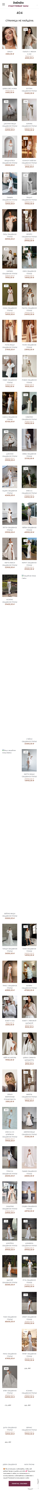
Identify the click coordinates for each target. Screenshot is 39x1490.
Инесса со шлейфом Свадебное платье (9, 1134)
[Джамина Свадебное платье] (29, 1229)
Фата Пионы (29, 1464)
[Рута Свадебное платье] (29, 1266)
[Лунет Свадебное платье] (29, 1340)
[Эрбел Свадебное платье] (29, 1303)
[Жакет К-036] (9, 1007)
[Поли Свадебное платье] (29, 331)
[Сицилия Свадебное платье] (9, 1192)
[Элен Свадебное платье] (9, 1377)
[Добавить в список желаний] (29, 982)
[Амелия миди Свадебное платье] (29, 1118)
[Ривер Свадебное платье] (9, 366)
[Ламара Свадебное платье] (9, 183)
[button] (3, 4)
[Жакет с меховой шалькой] (29, 1007)
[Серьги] (9, 38)
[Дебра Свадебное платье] (9, 1450)
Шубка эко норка (10, 88)
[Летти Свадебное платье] (9, 514)
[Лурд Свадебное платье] (9, 220)
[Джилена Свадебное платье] (9, 1229)
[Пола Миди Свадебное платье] (9, 331)
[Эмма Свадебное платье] (29, 440)
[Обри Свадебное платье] (29, 257)
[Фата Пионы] (29, 1450)
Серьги (9, 52)
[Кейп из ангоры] (9, 1044)
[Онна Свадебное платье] (9, 294)
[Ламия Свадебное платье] (29, 1157)
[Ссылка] (37, 4)
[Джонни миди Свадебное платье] (9, 110)
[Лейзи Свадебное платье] (29, 514)
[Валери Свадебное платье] (29, 972)
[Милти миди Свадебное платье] (29, 760)
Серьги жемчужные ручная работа (10, 1096)
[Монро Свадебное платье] (29, 220)
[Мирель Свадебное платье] (29, 1080)
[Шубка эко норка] (9, 75)
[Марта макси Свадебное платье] (9, 549)
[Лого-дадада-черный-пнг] (18, 3)
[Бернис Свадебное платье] (29, 1414)
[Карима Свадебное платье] (29, 110)
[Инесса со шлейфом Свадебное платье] (9, 1118)
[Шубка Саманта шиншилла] (29, 1044)
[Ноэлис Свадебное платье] (9, 586)
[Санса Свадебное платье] (9, 403)
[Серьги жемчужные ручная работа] (9, 1080)
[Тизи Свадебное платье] (9, 1303)
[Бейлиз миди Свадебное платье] (9, 830)
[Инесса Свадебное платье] (29, 477)
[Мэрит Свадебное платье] (29, 549)
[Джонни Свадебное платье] (9, 440)
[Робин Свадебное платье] (29, 366)
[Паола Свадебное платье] (29, 294)
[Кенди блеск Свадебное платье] (9, 147)
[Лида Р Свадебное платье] (29, 183)
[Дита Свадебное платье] (9, 1414)
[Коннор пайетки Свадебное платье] (29, 147)
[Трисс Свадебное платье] (9, 972)
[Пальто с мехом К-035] (29, 38)
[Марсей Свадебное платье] (9, 1266)
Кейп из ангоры (10, 1057)
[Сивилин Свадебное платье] (29, 403)
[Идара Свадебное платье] (9, 477)
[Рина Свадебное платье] (9, 1340)
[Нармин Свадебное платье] (9, 257)
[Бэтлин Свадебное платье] (29, 75)
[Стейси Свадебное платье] (29, 655)
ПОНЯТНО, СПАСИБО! (19, 1484)
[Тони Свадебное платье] (29, 935)
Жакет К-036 (10, 1021)
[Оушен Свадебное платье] (29, 1192)
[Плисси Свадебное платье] (9, 1157)
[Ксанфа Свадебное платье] (29, 1377)
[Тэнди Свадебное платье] (9, 935)
